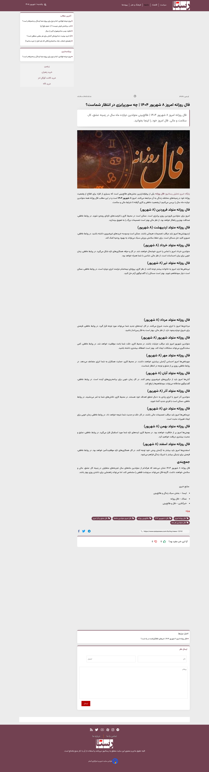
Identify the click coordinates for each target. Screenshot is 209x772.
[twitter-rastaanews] (96, 730)
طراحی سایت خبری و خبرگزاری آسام (100, 761)
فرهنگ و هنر (136, 5)
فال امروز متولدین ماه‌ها (123, 518)
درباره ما (96, 736)
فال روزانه (159, 194)
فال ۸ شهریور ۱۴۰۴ (162, 518)
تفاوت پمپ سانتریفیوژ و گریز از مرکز (58, 31)
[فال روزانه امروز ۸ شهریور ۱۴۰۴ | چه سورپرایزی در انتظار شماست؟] (89, 531)
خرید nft (47, 84)
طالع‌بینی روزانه (143, 518)
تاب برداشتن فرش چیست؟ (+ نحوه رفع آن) (55, 26)
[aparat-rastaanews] (107, 730)
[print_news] (135, 96)
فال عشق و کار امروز (100, 518)
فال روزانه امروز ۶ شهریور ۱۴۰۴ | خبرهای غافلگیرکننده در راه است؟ (164, 638)
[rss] (91, 730)
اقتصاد (154, 5)
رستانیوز (105, 751)
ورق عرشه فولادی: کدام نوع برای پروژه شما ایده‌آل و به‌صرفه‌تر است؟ (46, 21)
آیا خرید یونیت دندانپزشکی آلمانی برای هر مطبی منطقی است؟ (49, 36)
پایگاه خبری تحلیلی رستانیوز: (177, 194)
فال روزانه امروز (180, 518)
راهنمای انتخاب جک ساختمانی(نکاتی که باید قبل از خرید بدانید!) (48, 41)
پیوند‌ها (125, 5)
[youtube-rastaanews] (102, 730)
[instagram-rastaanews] (112, 730)
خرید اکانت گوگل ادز (47, 78)
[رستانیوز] (179, 5)
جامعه (146, 5)
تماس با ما (111, 736)
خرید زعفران (47, 72)
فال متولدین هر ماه (179, 522)
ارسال (86, 703)
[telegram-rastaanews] (117, 730)
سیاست (163, 5)
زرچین (47, 66)
